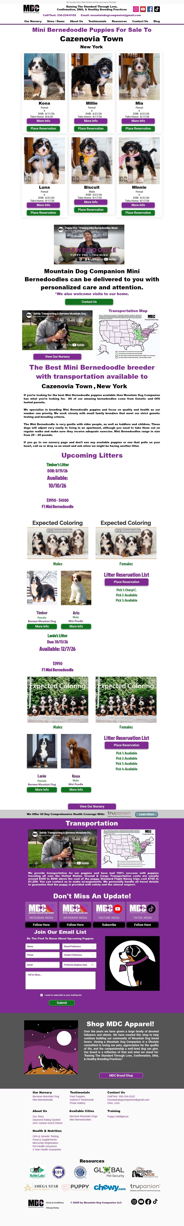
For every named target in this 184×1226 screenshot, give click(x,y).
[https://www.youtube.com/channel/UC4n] (143, 9)
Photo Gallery (77, 1103)
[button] (55, 21)
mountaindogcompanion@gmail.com (115, 15)
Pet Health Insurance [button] (45, 1146)
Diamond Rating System (47, 1119)
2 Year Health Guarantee (47, 1149)
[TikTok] (157, 9)
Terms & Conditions (55, 1203)
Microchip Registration (45, 1143)
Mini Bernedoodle (43, 1099)
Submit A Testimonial (82, 1099)
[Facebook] (150, 9)
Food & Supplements (45, 1139)
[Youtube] (141, 1202)
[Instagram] (136, 9)
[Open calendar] (92, 965)
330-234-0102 (127, 1096)
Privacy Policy (52, 1208)
